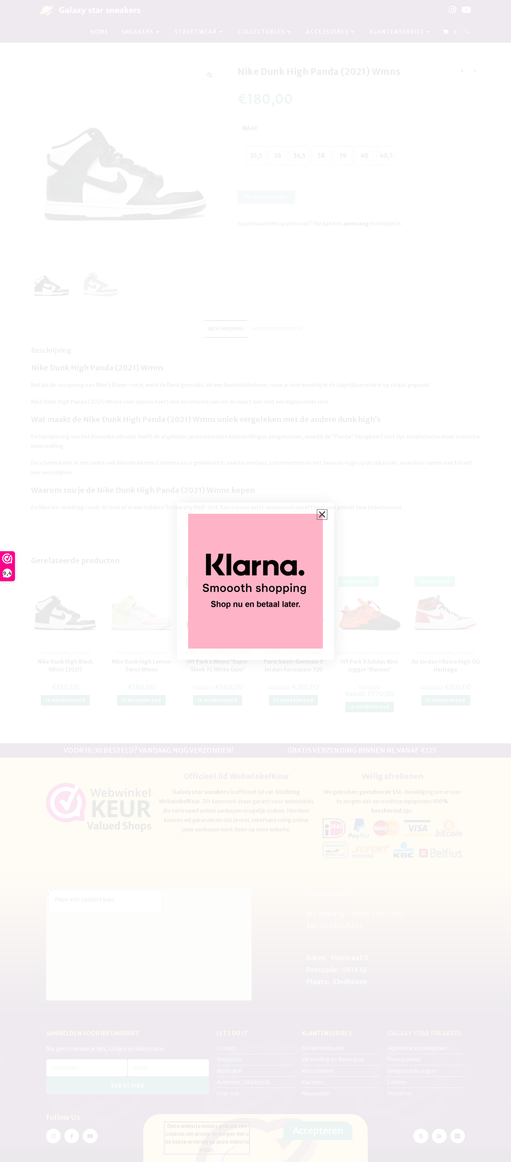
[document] (255, 581)
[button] (322, 514)
